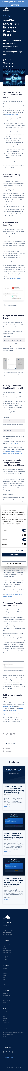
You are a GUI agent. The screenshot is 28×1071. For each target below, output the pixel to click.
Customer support (7, 1014)
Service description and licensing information (13, 1032)
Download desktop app (8, 927)
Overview (5, 943)
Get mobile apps (6, 929)
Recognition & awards (7, 983)
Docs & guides (6, 1011)
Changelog (5, 956)
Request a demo (6, 1022)
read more (7, 806)
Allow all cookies (14, 554)
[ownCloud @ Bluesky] (12, 66)
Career (4, 975)
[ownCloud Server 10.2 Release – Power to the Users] (4, 66)
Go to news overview (10, 743)
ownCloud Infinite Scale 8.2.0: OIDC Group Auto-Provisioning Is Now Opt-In (13, 836)
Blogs (4, 979)
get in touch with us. (15, 444)
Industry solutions (7, 954)
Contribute (5, 993)
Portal (4, 1018)
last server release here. (11, 114)
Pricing (4, 948)
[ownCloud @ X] (9, 1052)
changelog (13, 710)
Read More (15, 5)
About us (5, 968)
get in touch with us (15, 278)
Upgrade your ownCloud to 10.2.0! (12, 714)
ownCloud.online (7, 930)
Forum (4, 998)
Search (7, 1057)
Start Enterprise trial (7, 932)
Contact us (5, 981)
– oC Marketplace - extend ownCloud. (14, 2)
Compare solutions (7, 952)
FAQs (4, 1016)
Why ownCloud (6, 945)
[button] (15, 1056)
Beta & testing (6, 997)
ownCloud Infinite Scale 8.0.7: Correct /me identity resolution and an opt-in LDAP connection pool (13, 882)
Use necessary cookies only (14, 563)
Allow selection (14, 559)
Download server (6, 925)
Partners (5, 973)
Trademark (5, 1030)
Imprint (4, 1038)
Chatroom (5, 1002)
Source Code (5, 995)
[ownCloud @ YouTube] (6, 1052)
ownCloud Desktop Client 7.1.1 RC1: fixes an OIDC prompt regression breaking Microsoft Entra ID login (14, 790)
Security (4, 957)
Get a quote (5, 959)
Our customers (6, 972)
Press (4, 977)
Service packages (6, 1013)
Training (4, 1020)
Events (4, 970)
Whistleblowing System (8, 1034)
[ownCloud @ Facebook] (3, 1052)
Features (5, 946)
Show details (19, 550)
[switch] (24, 535)
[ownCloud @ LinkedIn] (12, 1052)
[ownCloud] (6, 9)
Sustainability (6, 984)
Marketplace (5, 1000)
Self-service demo (7, 934)
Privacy (4, 1036)
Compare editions (7, 950)
